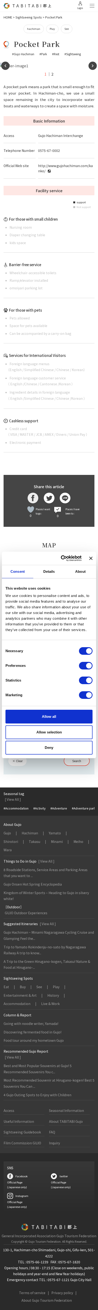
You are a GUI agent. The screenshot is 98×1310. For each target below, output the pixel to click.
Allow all (49, 716)
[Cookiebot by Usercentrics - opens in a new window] (62, 558)
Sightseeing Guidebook (22, 1132)
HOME (8, 17)
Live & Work (50, 1003)
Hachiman (30, 833)
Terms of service (32, 1292)
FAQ (52, 1132)
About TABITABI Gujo (66, 1121)
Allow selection (49, 732)
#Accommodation (16, 808)
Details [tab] (49, 571)
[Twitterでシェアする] (49, 498)
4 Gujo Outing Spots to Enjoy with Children (37, 1094)
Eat (6, 986)
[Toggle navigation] (92, 6)
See (66, 29)
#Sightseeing (72, 54)
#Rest (55, 54)
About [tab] (80, 571)
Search (76, 761)
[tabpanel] (49, 66)
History (53, 995)
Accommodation (17, 1003)
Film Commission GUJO (22, 1143)
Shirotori (11, 841)
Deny (49, 748)
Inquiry (54, 1143)
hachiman (33, 29)
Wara (8, 849)
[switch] (86, 665)
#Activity (39, 808)
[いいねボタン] (30, 509)
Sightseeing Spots (28, 17)
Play (52, 29)
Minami (57, 841)
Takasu (34, 841)
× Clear (17, 761)
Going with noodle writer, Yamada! (31, 1023)
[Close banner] (91, 558)
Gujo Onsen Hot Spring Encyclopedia (33, 884)
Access (9, 1110)
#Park (43, 54)
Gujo (7, 833)
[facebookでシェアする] (33, 498)
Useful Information (19, 1121)
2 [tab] (52, 74)
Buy (23, 986)
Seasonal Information (66, 1110)
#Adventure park (84, 808)
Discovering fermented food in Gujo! (32, 1032)
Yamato (55, 833)
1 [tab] (45, 74)
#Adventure (58, 808)
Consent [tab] (17, 571)
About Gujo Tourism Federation (46, 1300)
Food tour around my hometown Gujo (34, 1040)
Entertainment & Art (20, 995)
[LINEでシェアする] (65, 498)
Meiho (78, 841)
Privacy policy (62, 1292)
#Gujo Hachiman (23, 54)
